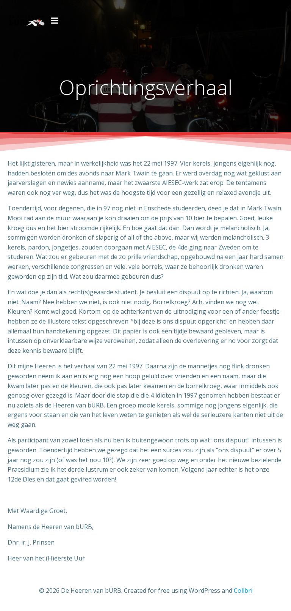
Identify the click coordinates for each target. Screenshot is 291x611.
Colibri (243, 590)
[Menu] (54, 20)
